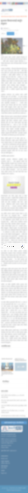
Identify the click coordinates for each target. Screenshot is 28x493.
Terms (23, 248)
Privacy (21, 248)
